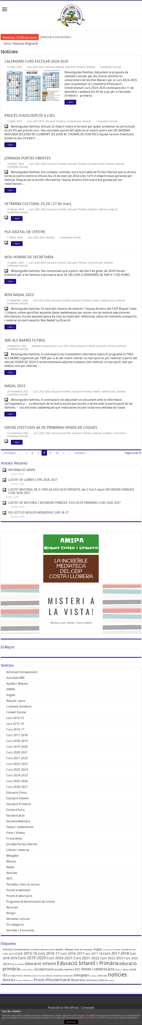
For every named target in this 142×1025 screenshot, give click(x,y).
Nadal (10, 867)
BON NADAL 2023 (19, 294)
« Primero (9, 453)
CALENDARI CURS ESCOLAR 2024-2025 (36, 61)
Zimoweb (88, 1007)
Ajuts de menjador (83, 949)
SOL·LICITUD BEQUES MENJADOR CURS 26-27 (39, 512)
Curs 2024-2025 (17, 775)
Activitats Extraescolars (44, 346)
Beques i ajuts (15, 701)
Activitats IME (15, 678)
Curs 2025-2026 (17, 781)
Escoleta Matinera (18, 821)
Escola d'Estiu (15, 810)
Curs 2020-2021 (17, 752)
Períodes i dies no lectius (23, 884)
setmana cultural (96, 980)
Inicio (7, 43)
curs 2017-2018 (116, 953)
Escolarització (73, 121)
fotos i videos (122, 969)
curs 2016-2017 (72, 954)
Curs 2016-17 (15, 729)
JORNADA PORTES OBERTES (27, 158)
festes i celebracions (97, 969)
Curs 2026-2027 (17, 787)
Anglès (10, 695)
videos (111, 980)
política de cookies (86, 1017)
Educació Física (16, 792)
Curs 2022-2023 (17, 764)
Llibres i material (17, 850)
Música (11, 861)
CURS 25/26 (9, 954)
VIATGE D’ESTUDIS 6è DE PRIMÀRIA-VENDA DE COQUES (50, 427)
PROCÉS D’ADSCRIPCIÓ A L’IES (29, 115)
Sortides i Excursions (114, 433)
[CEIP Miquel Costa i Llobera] (71, 14)
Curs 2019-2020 (17, 746)
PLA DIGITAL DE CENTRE (24, 232)
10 (57, 453)
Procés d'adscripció (19, 896)
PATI (9, 878)
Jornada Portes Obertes (101, 163)
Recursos (12, 907)
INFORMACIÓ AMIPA (21, 470)
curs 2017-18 (93, 953)
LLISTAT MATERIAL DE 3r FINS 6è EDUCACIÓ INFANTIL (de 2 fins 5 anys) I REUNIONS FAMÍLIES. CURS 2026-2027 (71, 491)
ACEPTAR (71, 1022)
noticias (102, 975)
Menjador (12, 855)
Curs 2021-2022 (17, 758)
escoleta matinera (64, 969)
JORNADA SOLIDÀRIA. (56, 37)
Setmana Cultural (107, 209)
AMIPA (10, 689)
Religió (11, 913)
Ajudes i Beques (17, 683)
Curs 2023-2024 (35, 67)
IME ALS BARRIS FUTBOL (24, 340)
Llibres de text (38, 976)
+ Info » (70, 102)
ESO (77, 969)
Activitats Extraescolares (16, 949)
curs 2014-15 (15, 718)
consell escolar (128, 949)
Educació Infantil (54, 67)
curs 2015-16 (15, 723)
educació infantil (40, 963)
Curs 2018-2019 (17, 741)
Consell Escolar (16, 712)
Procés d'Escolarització (52, 980)
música (93, 976)
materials (68, 975)
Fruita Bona (14, 838)
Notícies (90, 67)
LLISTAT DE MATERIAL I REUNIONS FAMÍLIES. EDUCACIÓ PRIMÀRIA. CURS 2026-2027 (64, 502)
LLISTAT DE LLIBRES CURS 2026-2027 (33, 479)
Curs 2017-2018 (17, 735)
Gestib (132, 969)
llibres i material (54, 975)
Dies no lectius (17, 964)
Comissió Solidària (18, 706)
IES (5, 975)
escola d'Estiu (27, 970)
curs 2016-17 (49, 953)
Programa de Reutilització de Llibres (30, 901)
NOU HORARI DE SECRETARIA (28, 257)
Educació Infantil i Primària (88, 963)
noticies (117, 975)
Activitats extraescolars (42, 949)
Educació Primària (75, 67)
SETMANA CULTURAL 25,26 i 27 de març (37, 203)
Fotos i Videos (15, 833)
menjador (81, 975)
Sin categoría (14, 924)
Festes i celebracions (103, 300)
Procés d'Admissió (24, 980)
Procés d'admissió (18, 890)
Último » (80, 453)
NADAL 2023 (14, 386)
